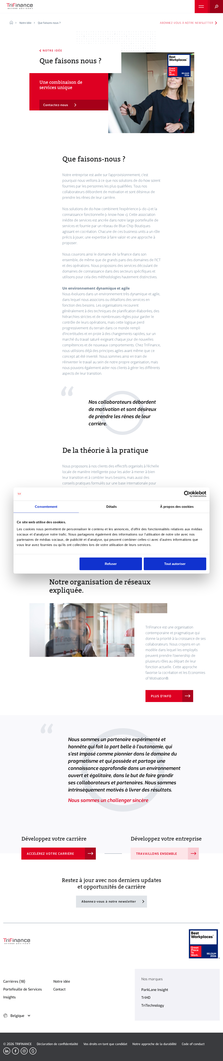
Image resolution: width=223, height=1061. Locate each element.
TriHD (145, 997)
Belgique (17, 1015)
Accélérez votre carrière (50, 854)
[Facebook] (15, 1050)
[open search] (215, 6)
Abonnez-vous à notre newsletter (186, 22)
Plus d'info (161, 696)
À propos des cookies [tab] (177, 506)
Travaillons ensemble (156, 854)
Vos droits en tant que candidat (105, 1044)
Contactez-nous (55, 105)
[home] (13, 23)
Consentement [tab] (46, 506)
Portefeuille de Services (22, 989)
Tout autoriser (175, 563)
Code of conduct (193, 1044)
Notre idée (25, 23)
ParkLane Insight (154, 989)
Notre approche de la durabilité (154, 1044)
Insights (9, 997)
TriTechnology (152, 1005)
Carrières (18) (14, 981)
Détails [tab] (111, 506)
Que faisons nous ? (49, 23)
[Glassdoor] (32, 1050)
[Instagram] (24, 1050)
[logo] (20, 6)
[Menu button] (201, 6)
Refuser (111, 563)
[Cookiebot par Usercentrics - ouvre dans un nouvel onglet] (187, 494)
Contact (59, 989)
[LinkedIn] (6, 1050)
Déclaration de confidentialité (57, 1044)
